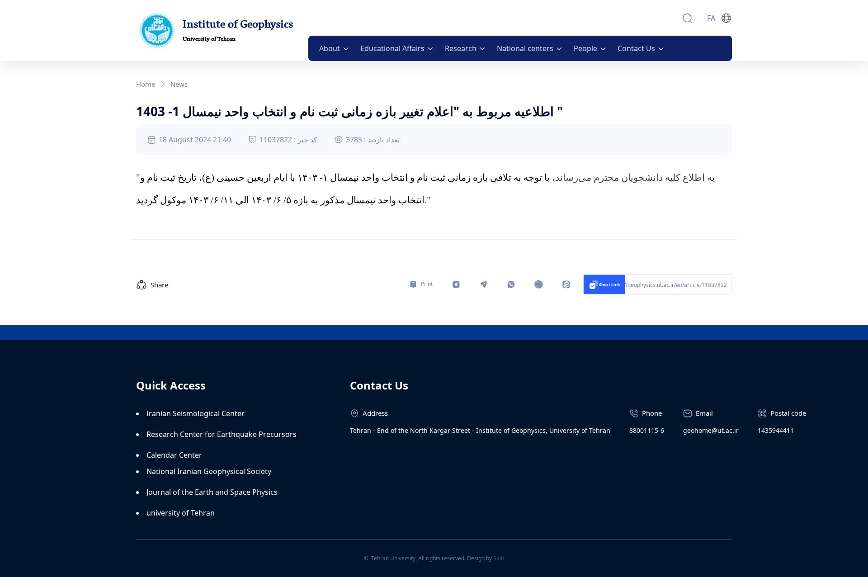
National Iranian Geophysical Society (208, 471)
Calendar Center (174, 455)
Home (145, 84)
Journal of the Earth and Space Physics (212, 492)
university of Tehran (180, 513)
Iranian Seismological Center (195, 413)
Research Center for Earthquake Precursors (221, 434)
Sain (498, 558)
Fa (711, 18)
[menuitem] (334, 48)
